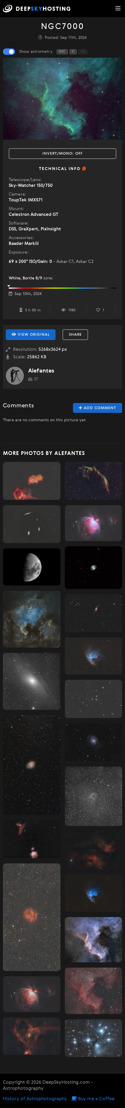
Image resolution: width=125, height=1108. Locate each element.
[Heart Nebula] (31, 1036)
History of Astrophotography (35, 1099)
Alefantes (41, 371)
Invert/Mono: (62, 154)
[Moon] (31, 566)
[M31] (31, 681)
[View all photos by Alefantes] (15, 376)
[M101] (93, 742)
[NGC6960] (93, 850)
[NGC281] (93, 656)
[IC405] (93, 796)
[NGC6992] (93, 481)
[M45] (93, 1038)
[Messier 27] (93, 567)
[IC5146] (31, 917)
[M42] (31, 994)
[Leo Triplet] (31, 524)
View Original (33, 335)
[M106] (93, 613)
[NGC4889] (93, 699)
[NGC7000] (31, 619)
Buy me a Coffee (96, 1099)
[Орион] (31, 839)
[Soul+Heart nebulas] (31, 481)
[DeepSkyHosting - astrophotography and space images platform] (38, 8)
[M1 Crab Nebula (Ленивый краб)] (31, 765)
